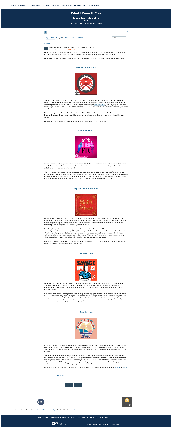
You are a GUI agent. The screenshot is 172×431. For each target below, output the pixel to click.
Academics (46, 417)
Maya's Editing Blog (56, 37)
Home (47, 37)
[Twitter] (53, 424)
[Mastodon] (57, 424)
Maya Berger (52, 49)
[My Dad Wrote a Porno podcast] (86, 215)
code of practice (72, 409)
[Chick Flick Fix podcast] (86, 157)
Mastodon (117, 367)
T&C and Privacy (104, 417)
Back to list (48, 43)
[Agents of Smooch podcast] (86, 94)
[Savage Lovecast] (86, 280)
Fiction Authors (55, 417)
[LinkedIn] (60, 424)
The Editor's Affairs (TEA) (68, 417)
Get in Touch (93, 417)
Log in (45, 32)
